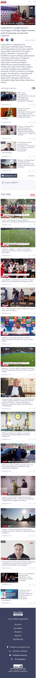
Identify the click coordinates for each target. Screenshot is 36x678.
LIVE (32, 676)
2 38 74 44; (15, 651)
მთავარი (18, 624)
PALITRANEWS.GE (16, 669)
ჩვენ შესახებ (18, 639)
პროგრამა (18, 632)
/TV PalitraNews (19, 659)
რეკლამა (18, 636)
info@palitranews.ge (19, 655)
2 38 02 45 (23, 651)
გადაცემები (18, 628)
